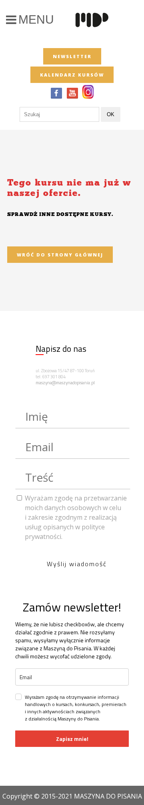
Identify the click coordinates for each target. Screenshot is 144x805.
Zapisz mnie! (72, 738)
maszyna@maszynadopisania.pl (65, 382)
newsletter (72, 56)
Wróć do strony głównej (60, 255)
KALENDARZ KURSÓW (72, 75)
